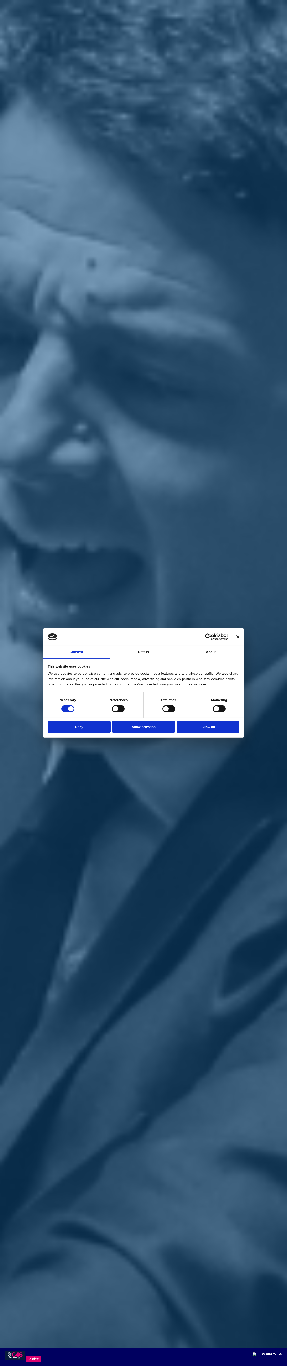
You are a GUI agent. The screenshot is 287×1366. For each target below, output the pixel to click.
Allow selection (144, 727)
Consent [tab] (76, 652)
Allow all (208, 727)
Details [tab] (143, 652)
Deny (79, 727)
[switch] (118, 708)
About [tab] (211, 652)
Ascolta (267, 1354)
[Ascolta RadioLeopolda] (256, 1356)
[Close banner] (237, 636)
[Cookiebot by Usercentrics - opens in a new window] (208, 636)
